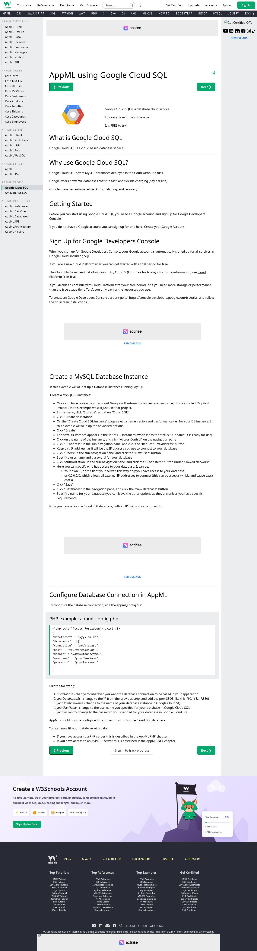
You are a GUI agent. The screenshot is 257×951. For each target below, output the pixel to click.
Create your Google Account (164, 227)
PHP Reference (103, 898)
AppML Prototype (16, 140)
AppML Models (14, 57)
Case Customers (15, 96)
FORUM (130, 926)
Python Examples (146, 893)
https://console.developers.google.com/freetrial (163, 297)
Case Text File (14, 81)
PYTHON (67, 13)
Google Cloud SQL (16, 187)
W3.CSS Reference (103, 893)
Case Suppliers (14, 106)
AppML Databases (16, 216)
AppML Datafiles (15, 211)
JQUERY (233, 13)
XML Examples (146, 907)
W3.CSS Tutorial (59, 896)
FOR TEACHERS (141, 859)
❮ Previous (61, 87)
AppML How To (14, 32)
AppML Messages (16, 52)
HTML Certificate (190, 879)
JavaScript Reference (102, 884)
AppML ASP (12, 174)
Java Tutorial (59, 904)
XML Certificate (189, 910)
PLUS (67, 859)
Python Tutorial (59, 893)
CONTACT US (192, 859)
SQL (53, 13)
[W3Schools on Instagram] (248, 31)
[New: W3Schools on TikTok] (253, 31)
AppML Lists (13, 145)
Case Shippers (14, 111)
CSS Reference (103, 881)
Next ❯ (206, 87)
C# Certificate (189, 907)
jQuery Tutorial (59, 910)
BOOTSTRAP (184, 13)
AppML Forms (14, 150)
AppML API (12, 62)
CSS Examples (146, 881)
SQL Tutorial (59, 890)
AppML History (14, 231)
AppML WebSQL (15, 155)
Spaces (227, 5)
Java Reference (102, 904)
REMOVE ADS (132, 343)
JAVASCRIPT (36, 13)
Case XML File (13, 86)
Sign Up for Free (27, 824)
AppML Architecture (18, 226)
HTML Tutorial (59, 879)
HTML (7, 13)
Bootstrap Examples (146, 898)
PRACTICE (168, 859)
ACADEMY (156, 926)
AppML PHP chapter (153, 736)
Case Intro (11, 76)
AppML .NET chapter (160, 741)
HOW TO (164, 13)
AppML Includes (15, 42)
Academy (211, 5)
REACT (202, 13)
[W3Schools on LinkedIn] (231, 31)
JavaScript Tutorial (59, 884)
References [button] (44, 5)
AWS (134, 13)
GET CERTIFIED (112, 859)
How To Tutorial (59, 887)
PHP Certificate (189, 896)
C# (123, 13)
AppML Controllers (17, 47)
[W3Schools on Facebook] (243, 31)
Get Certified (174, 5)
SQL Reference (103, 887)
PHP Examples (146, 901)
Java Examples (146, 904)
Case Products (14, 101)
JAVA (82, 13)
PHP (94, 13)
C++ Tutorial (59, 907)
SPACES (86, 859)
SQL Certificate (189, 890)
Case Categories (15, 116)
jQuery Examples (146, 910)
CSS (19, 13)
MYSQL (217, 13)
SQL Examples (146, 890)
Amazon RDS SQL (16, 192)
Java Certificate (189, 901)
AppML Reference (16, 206)
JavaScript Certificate (189, 884)
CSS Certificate (189, 881)
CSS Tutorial (59, 881)
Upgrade (193, 5)
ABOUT (142, 926)
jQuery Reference (102, 910)
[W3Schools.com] (52, 861)
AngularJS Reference (103, 907)
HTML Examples (146, 879)
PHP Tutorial (59, 901)
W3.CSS (148, 13)
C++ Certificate (189, 904)
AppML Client (13, 135)
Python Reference (102, 890)
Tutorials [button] (23, 5)
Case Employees (15, 121)
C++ (113, 13)
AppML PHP (12, 169)
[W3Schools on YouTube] (225, 31)
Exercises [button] (66, 5)
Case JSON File (14, 91)
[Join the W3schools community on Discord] (237, 31)
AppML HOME (14, 27)
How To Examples (146, 887)
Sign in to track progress (132, 750)
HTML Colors (103, 901)
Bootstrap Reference (103, 896)
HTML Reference (103, 879)
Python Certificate (189, 893)
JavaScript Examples (147, 884)
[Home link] (7, 5)
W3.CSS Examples (146, 896)
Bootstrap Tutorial (59, 898)
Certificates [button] (88, 5)
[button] (131, 5)
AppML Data (13, 37)
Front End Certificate (189, 887)
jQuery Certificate (189, 898)
